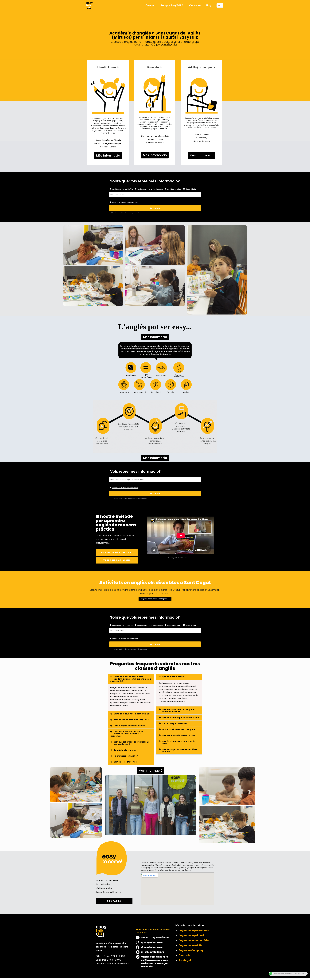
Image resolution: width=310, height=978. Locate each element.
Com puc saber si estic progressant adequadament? (131, 743)
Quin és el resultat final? (125, 762)
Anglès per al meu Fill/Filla (122, 189)
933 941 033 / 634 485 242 (155, 937)
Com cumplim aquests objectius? (130, 725)
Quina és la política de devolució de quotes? (179, 750)
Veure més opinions (117, 560)
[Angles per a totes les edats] (89, 5)
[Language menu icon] (220, 5)
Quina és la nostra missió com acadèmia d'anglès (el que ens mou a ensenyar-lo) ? (130, 678)
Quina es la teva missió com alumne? (132, 714)
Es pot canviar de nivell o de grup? (178, 729)
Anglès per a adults (190, 945)
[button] (155, 213)
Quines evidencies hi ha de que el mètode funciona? (178, 710)
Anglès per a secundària (194, 940)
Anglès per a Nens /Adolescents (150, 189)
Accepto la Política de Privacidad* (125, 202)
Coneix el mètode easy (117, 552)
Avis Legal (185, 960)
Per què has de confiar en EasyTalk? (131, 719)
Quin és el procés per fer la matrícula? (180, 717)
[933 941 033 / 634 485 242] (138, 937)
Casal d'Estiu (191, 189)
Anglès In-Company (191, 950)
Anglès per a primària (192, 935)
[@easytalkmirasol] (138, 942)
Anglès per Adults (174, 189)
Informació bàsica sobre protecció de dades (130, 213)
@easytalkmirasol (152, 942)
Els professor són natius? (126, 756)
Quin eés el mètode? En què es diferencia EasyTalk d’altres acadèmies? (126, 733)
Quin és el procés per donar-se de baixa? (178, 742)
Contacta (114, 901)
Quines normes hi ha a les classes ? (179, 735)
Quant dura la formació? (126, 750)
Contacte (184, 955)
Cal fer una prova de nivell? (175, 723)
